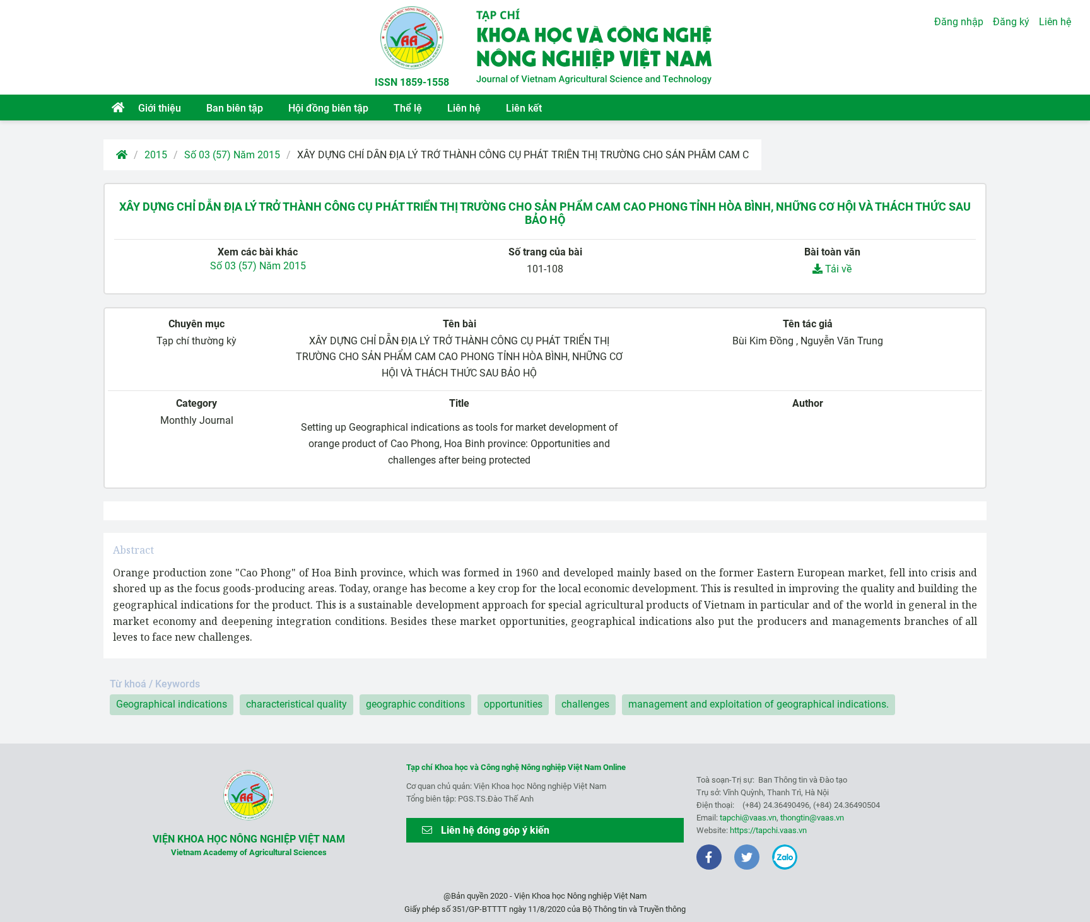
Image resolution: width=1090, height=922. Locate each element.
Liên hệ (464, 108)
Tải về (837, 269)
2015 (155, 155)
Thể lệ (408, 108)
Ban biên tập (234, 108)
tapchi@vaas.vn (748, 817)
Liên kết (524, 108)
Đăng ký (1011, 22)
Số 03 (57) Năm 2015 (232, 155)
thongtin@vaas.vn (812, 817)
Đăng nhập (958, 22)
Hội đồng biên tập (328, 108)
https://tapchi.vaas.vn (768, 830)
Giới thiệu (159, 108)
